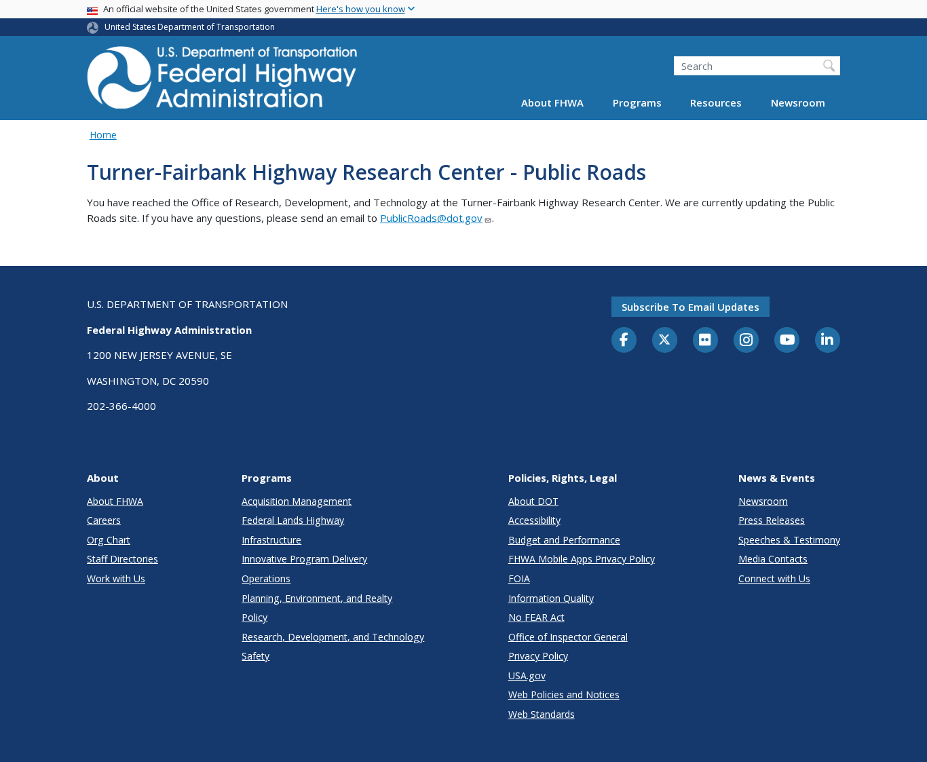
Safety (255, 655)
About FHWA (552, 103)
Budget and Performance (564, 539)
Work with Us (116, 578)
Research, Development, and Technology (333, 636)
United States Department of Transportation (190, 27)
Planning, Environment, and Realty (317, 598)
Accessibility (534, 520)
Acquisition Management (297, 501)
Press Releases (771, 520)
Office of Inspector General (568, 636)
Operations (266, 578)
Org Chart (108, 539)
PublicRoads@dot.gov (431, 218)
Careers (104, 520)
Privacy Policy (538, 655)
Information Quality (551, 598)
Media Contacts (773, 558)
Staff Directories (122, 558)
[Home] (222, 81)
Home (103, 134)
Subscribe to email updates (690, 306)
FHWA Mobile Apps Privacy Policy (581, 558)
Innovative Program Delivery (304, 558)
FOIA (519, 578)
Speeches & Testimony (789, 539)
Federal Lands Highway (293, 520)
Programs (637, 103)
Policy (254, 617)
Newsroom (798, 103)
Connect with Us (774, 578)
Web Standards (541, 714)
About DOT (533, 501)
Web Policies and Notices (564, 694)
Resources (716, 103)
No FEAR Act (536, 617)
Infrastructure (271, 539)
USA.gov (527, 675)
